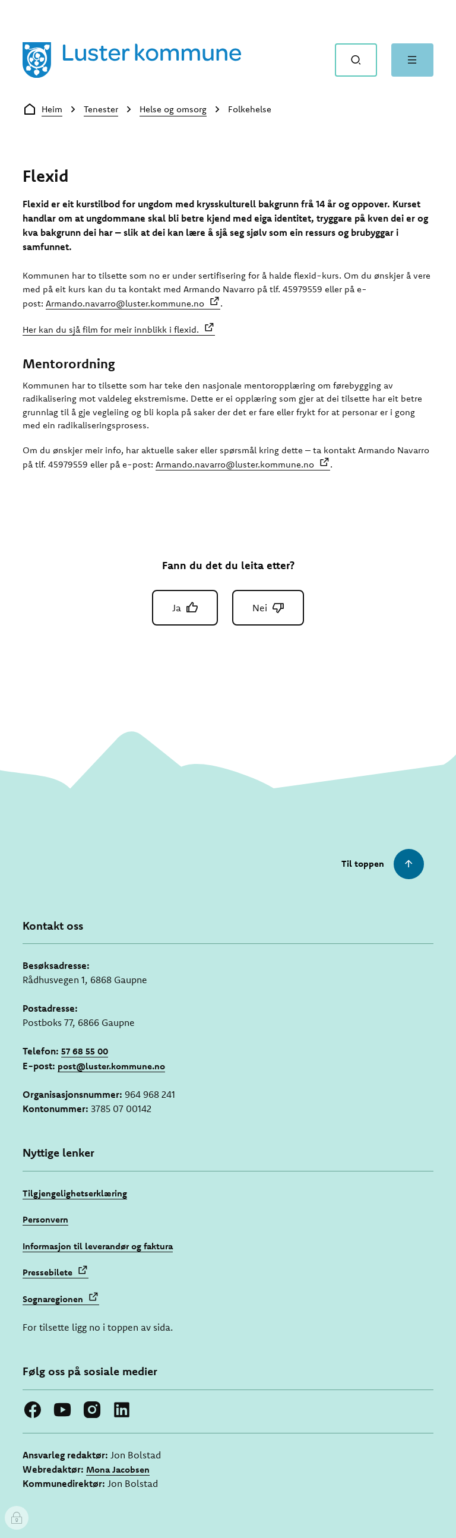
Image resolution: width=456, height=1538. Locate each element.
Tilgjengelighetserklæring (75, 1193)
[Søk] (356, 60)
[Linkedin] (122, 1410)
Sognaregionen (53, 1299)
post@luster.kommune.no (111, 1066)
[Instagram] (92, 1410)
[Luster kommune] (132, 60)
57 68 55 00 (84, 1051)
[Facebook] (33, 1410)
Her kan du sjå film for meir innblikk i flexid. (111, 329)
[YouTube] (62, 1410)
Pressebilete (47, 1272)
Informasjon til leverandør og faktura (98, 1246)
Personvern (45, 1219)
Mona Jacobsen (118, 1469)
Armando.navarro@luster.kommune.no (125, 303)
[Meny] (412, 60)
